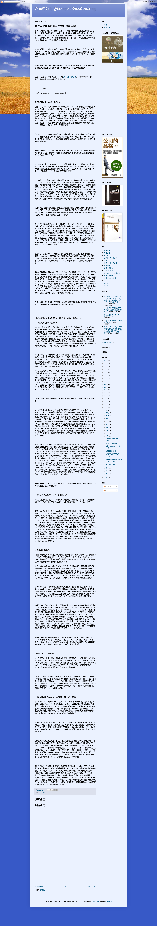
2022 (106, 372)
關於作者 (107, 27)
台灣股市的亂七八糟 (110, 258)
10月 (108, 419)
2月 (107, 471)
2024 (106, 367)
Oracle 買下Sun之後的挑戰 (113, 439)
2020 (106, 378)
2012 (106, 401)
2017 (106, 387)
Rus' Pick (42, 793)
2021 (106, 375)
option (106, 283)
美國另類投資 (108, 271)
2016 (106, 390)
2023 (106, 370)
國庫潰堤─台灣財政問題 (112, 273)
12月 (108, 413)
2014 (106, 396)
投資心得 (107, 265)
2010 (106, 407)
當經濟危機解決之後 (112, 454)
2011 (106, 404)
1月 (107, 474)
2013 (106, 399)
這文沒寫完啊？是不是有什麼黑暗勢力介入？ (113, 315)
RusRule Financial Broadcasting (65, 9)
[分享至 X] (52, 790)
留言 (106, 490)
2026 (106, 361)
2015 (106, 393)
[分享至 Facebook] (54, 790)
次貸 (105, 260)
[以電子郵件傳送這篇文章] (48, 790)
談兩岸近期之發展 (69, 77)
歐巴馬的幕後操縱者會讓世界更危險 (114, 460)
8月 (107, 424)
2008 (106, 477)
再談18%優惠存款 (111, 443)
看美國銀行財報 (111, 451)
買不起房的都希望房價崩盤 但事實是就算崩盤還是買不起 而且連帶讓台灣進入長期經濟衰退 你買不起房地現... (113, 330)
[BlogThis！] (50, 790)
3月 (107, 468)
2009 (106, 410)
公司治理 (107, 255)
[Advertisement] (65, 869)
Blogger (109, 901)
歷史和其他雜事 (109, 276)
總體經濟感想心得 (110, 278)
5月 (107, 433)
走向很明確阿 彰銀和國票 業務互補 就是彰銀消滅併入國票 (113, 310)
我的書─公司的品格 (110, 263)
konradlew (96, 901)
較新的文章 (39, 886)
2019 (106, 381)
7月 (107, 427)
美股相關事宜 (108, 268)
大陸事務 (107, 253)
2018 (106, 384)
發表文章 (108, 487)
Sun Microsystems (111, 457)
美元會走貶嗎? (110, 464)
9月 (107, 421)
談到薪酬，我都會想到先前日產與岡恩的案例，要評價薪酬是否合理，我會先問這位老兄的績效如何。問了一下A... (113, 300)
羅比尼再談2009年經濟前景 (114, 447)
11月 (108, 416)
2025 (106, 364)
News (105, 281)
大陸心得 (107, 250)
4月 (107, 436)
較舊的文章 (91, 886)
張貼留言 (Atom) (45, 890)
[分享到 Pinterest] (56, 790)
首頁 (65, 886)
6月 (107, 430)
